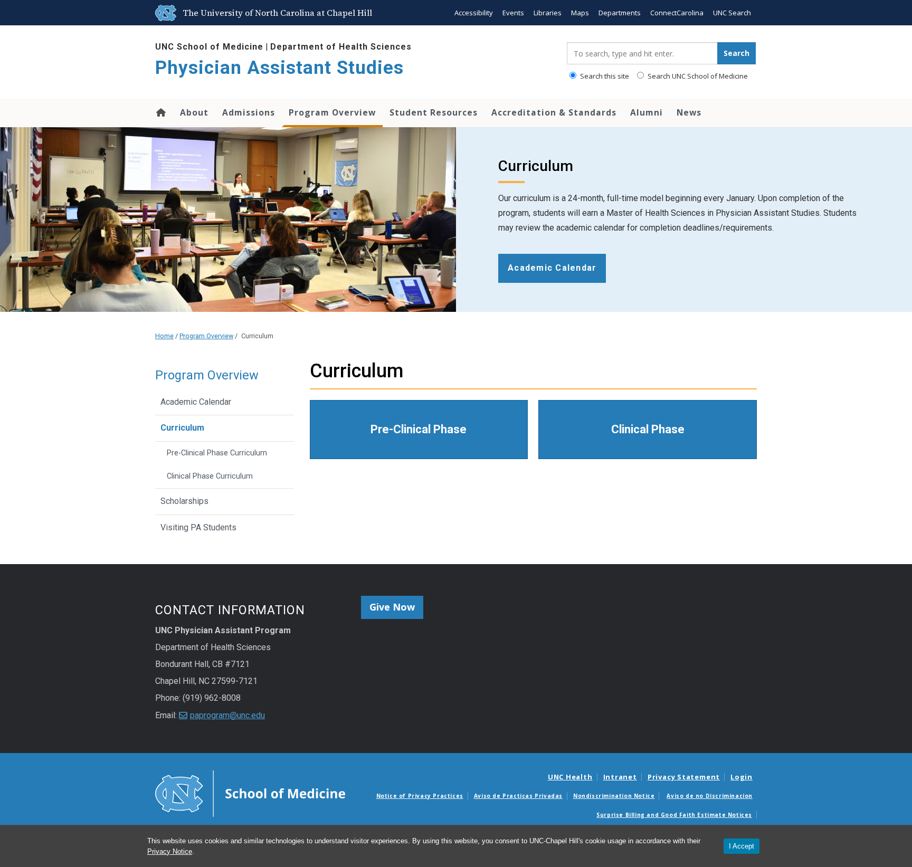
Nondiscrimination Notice (613, 795)
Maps (580, 12)
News (689, 112)
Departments (619, 12)
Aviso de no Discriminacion (710, 795)
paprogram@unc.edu (227, 715)
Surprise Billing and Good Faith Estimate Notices (674, 814)
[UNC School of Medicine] (250, 792)
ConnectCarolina (677, 12)
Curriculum (182, 428)
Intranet (620, 777)
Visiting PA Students (198, 527)
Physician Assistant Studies (279, 68)
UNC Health (570, 777)
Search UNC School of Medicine (697, 76)
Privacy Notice (169, 851)
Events (513, 12)
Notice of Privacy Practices (419, 795)
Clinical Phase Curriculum (210, 476)
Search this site (603, 76)
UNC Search (732, 12)
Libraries (548, 12)
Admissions (248, 112)
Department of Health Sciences (341, 47)
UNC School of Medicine (209, 47)
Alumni (646, 112)
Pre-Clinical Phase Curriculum (217, 453)
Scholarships (184, 501)
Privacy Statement (684, 777)
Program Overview (332, 112)
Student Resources (434, 112)
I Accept (741, 846)
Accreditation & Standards (553, 112)
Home (160, 112)
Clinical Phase (648, 429)
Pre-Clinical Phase (418, 429)
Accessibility (473, 12)
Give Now (392, 607)
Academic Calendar (195, 402)
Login (741, 777)
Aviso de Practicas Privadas (518, 795)
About (194, 112)
